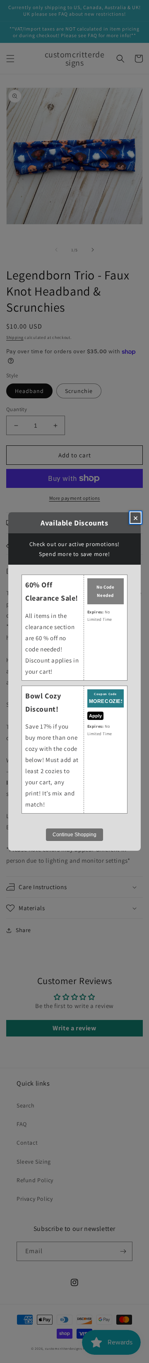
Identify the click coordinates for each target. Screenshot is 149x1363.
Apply (95, 715)
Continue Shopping (74, 835)
